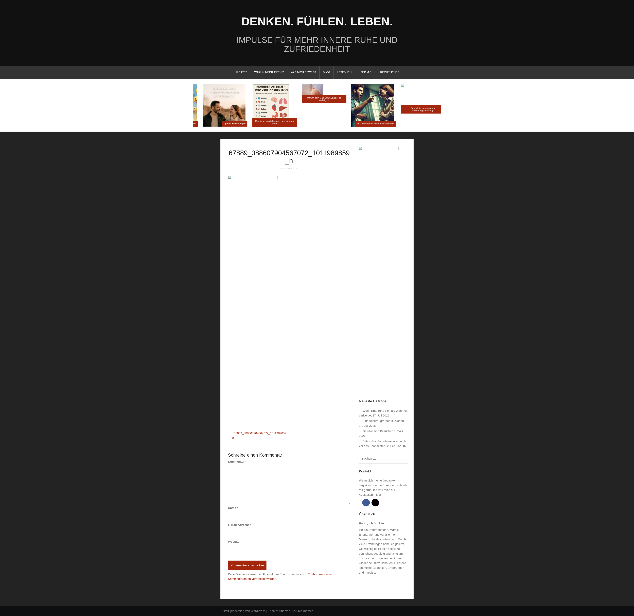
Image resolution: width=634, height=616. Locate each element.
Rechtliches (389, 72)
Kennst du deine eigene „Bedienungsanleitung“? (416, 109)
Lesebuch (344, 72)
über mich (365, 72)
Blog (326, 72)
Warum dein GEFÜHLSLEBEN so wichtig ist (317, 98)
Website (233, 541)
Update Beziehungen (228, 123)
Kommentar (237, 461)
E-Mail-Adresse (239, 524)
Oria (281, 611)
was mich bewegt (303, 72)
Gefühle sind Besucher (378, 431)
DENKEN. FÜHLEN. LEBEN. (317, 21)
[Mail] (375, 502)
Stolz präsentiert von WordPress (244, 611)
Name (233, 508)
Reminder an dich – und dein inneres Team (267, 122)
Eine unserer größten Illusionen (383, 421)
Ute (296, 168)
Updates (241, 72)
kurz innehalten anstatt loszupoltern (368, 123)
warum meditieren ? (269, 72)
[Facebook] (366, 502)
